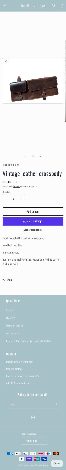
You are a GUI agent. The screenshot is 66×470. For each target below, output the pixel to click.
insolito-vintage (29, 465)
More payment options (33, 229)
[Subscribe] (56, 404)
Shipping (16, 186)
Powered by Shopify (41, 465)
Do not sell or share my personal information (28, 341)
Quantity (6, 192)
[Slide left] (25, 156)
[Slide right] (40, 156)
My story (10, 318)
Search (9, 310)
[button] (4, 6)
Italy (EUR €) (31, 440)
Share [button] (9, 280)
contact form (12, 333)
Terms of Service (14, 325)
